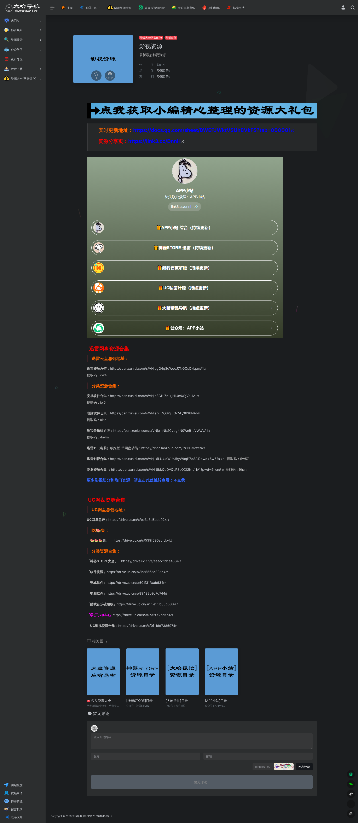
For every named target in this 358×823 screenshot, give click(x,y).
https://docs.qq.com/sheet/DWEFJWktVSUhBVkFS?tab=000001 (212, 130)
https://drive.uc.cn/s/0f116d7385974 (146, 626)
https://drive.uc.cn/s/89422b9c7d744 (136, 593)
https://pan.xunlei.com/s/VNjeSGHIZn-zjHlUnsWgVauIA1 (153, 396)
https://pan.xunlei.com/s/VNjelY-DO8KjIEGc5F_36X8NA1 (153, 413)
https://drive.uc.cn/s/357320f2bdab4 (141, 615)
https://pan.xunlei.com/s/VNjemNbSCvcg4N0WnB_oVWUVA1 (160, 430)
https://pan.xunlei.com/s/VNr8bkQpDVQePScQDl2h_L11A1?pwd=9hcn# (166, 469)
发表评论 (304, 767)
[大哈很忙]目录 (177, 701)
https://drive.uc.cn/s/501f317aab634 (135, 582)
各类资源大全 (99, 701)
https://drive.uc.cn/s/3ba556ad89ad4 (136, 572)
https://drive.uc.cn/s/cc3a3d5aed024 (137, 520)
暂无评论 (101, 713)
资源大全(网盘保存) (151, 37)
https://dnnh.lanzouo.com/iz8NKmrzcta (172, 448)
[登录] (343, 8)
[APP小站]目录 (216, 701)
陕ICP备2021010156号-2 (97, 816)
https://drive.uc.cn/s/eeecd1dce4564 (150, 561)
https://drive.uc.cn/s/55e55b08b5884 (146, 604)
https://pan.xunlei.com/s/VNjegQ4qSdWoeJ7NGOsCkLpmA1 (157, 368)
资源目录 (171, 37)
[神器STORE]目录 (139, 701)
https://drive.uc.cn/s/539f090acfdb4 (141, 540)
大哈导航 (77, 816)
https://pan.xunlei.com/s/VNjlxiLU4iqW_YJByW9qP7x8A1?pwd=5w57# (165, 459)
